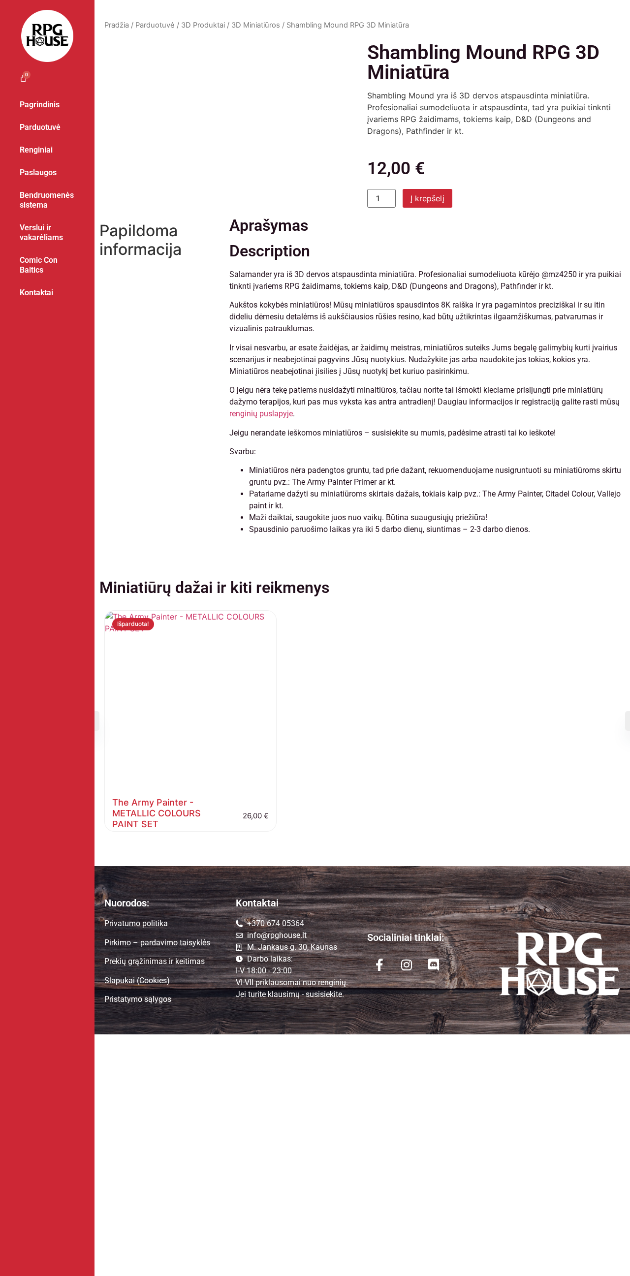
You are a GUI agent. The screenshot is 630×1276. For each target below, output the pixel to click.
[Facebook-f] (379, 964)
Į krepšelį (427, 198)
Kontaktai (36, 292)
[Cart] (18, 78)
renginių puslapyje (261, 413)
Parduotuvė (40, 127)
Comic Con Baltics (39, 265)
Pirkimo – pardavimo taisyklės (157, 942)
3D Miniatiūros (255, 25)
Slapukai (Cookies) (137, 980)
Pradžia (116, 25)
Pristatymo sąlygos (137, 999)
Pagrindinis (40, 104)
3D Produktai (203, 25)
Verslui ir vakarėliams (41, 232)
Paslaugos (38, 172)
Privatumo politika (136, 923)
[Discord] (433, 964)
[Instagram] (406, 964)
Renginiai (36, 150)
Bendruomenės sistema (47, 200)
